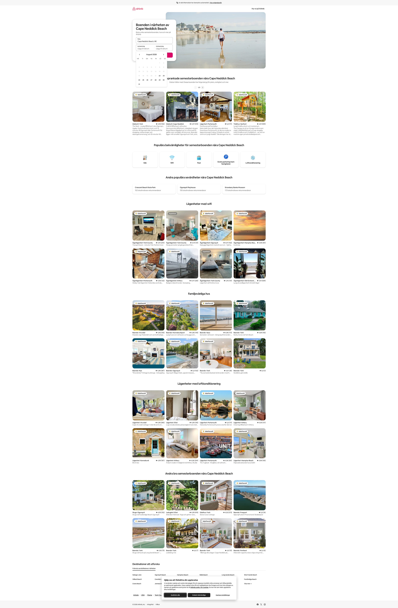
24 (139, 80)
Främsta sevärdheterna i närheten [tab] (144, 568)
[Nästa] (202, 87)
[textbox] (145, 48)
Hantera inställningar (223, 595)
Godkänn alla (175, 595)
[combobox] (154, 41)
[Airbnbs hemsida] (137, 8)
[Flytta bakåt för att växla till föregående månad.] (139, 54)
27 (151, 80)
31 (139, 84)
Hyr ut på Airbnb (258, 9)
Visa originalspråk (216, 3)
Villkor (158, 604)
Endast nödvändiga (199, 595)
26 (147, 80)
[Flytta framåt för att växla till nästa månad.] (163, 54)
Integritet (150, 604)
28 (155, 80)
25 (143, 80)
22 (159, 76)
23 (164, 76)
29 (159, 80)
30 (164, 80)
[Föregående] (195, 87)
